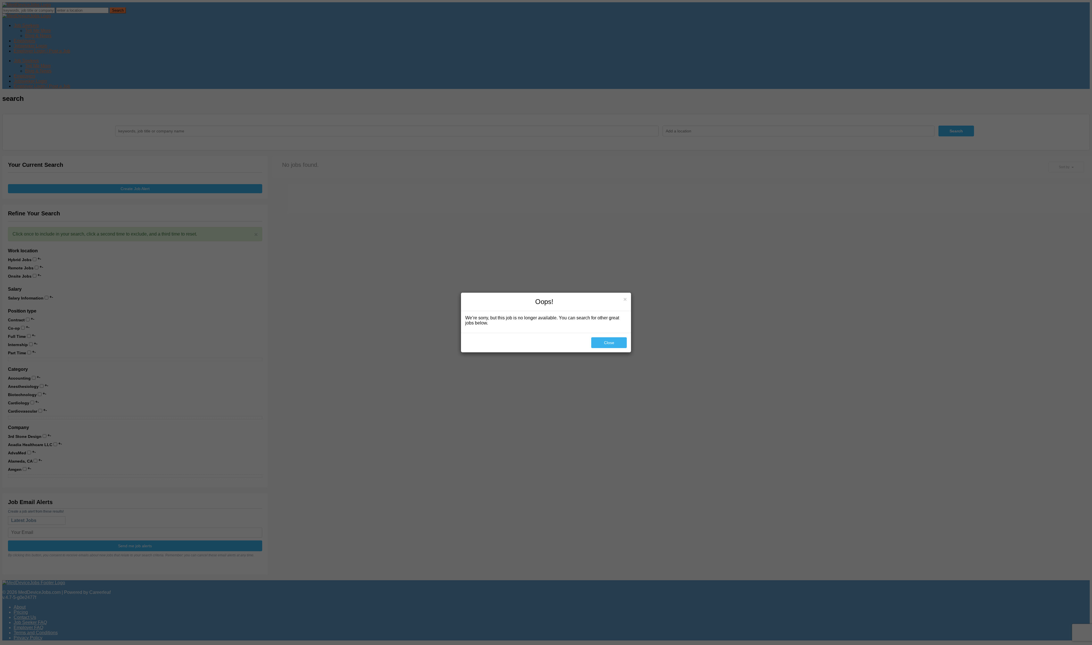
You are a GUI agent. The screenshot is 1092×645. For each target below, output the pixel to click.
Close (609, 342)
